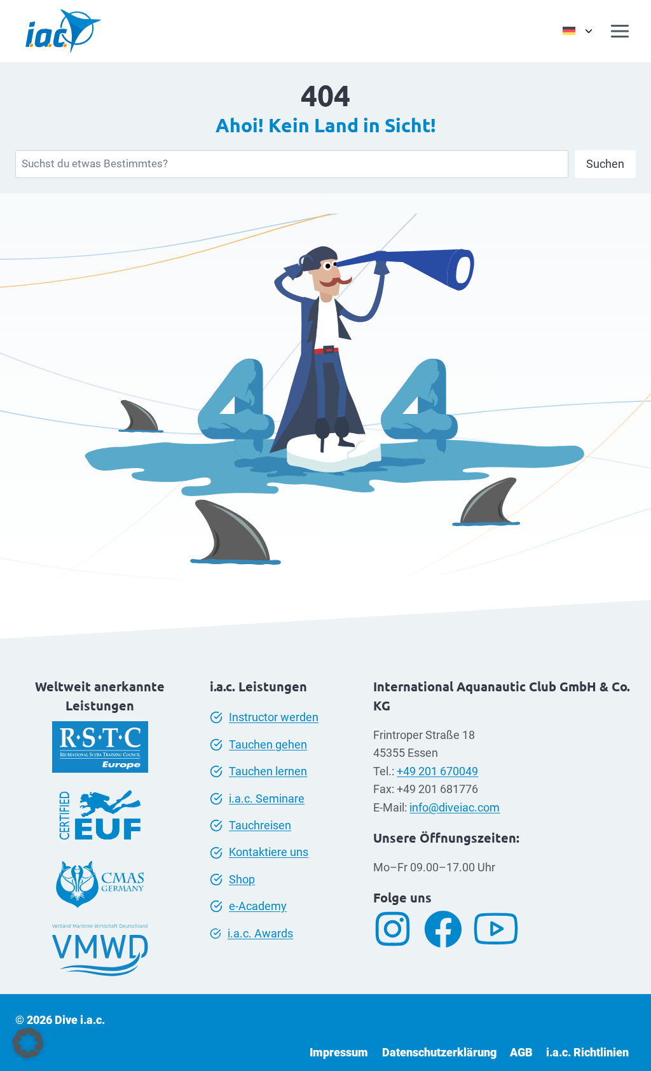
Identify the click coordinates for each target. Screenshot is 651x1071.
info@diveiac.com (454, 807)
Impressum (339, 1052)
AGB (521, 1052)
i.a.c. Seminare (267, 798)
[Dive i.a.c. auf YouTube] (501, 929)
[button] (28, 1043)
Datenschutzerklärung (439, 1052)
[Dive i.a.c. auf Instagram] (397, 928)
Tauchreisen (260, 825)
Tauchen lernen (268, 771)
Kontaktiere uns (268, 852)
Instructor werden (274, 717)
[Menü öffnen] (620, 31)
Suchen (605, 163)
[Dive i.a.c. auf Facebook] (448, 929)
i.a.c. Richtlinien (587, 1052)
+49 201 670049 (437, 771)
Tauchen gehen (268, 744)
